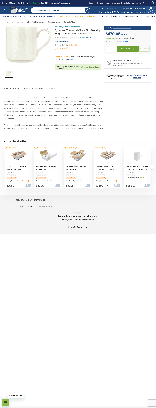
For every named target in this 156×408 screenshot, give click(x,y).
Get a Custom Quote (92, 67)
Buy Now (145, 49)
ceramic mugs (70, 22)
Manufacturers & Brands (41, 16)
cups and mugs (54, 22)
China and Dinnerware (35, 22)
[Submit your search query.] (87, 10)
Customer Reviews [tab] (25, 206)
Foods (104, 16)
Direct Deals (64, 16)
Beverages (115, 16)
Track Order (140, 8)
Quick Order (127, 8)
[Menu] (5, 10)
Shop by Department (13, 16)
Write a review (85, 37)
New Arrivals (92, 16)
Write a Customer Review (78, 227)
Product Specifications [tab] (34, 88)
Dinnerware (19, 22)
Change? (126, 42)
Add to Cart (126, 49)
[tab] (9, 74)
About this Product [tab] (12, 88)
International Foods (132, 16)
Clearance (78, 16)
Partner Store (105, 12)
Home (8, 22)
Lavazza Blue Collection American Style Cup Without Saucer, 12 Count (107, 169)
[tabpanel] (53, 115)
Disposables (150, 16)
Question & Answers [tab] (46, 206)
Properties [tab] (51, 88)
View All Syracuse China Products (67, 27)
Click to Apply (148, 3)
